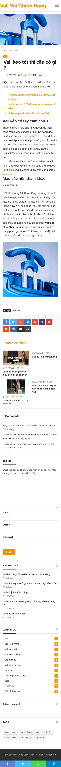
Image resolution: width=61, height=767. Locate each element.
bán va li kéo (26, 732)
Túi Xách (9, 686)
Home (8, 50)
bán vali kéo (9, 732)
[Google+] (20, 322)
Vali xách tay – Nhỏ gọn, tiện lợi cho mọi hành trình (30, 583)
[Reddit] (6, 329)
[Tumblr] (42, 322)
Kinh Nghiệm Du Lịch (15, 675)
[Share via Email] (20, 329)
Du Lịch (9, 670)
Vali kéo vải (11, 649)
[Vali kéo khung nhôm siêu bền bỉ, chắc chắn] (16, 358)
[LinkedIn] (27, 322)
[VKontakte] (13, 329)
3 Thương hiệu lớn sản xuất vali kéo (29, 113)
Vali (15, 50)
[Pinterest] (49, 322)
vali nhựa (40, 737)
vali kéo (7, 174)
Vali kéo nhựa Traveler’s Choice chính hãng (26, 574)
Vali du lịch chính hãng (44, 356)
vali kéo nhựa (10, 737)
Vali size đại (11, 659)
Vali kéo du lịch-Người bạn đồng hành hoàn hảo (44, 388)
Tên (5, 512)
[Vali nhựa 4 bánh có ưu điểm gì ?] (16, 386)
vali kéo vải (26, 737)
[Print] (27, 329)
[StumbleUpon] (35, 322)
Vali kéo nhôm (12, 654)
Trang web (8, 537)
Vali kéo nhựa (12, 643)
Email (6, 524)
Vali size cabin (12, 665)
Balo (7, 681)
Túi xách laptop (13, 691)
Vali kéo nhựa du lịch (14, 613)
